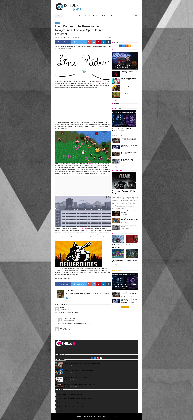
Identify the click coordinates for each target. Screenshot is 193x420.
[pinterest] (98, 42)
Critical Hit (78, 416)
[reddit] (94, 42)
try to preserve (84, 228)
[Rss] (129, 46)
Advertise (92, 416)
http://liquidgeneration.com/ (65, 333)
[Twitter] (123, 46)
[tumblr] (108, 42)
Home (56, 20)
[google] (89, 42)
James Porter (116, 288)
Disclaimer (115, 416)
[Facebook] (120, 46)
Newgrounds (103, 81)
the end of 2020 (92, 163)
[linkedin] (103, 42)
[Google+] (126, 46)
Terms (99, 416)
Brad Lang (58, 37)
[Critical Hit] (68, 2)
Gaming (60, 20)
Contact (85, 416)
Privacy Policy (106, 416)
